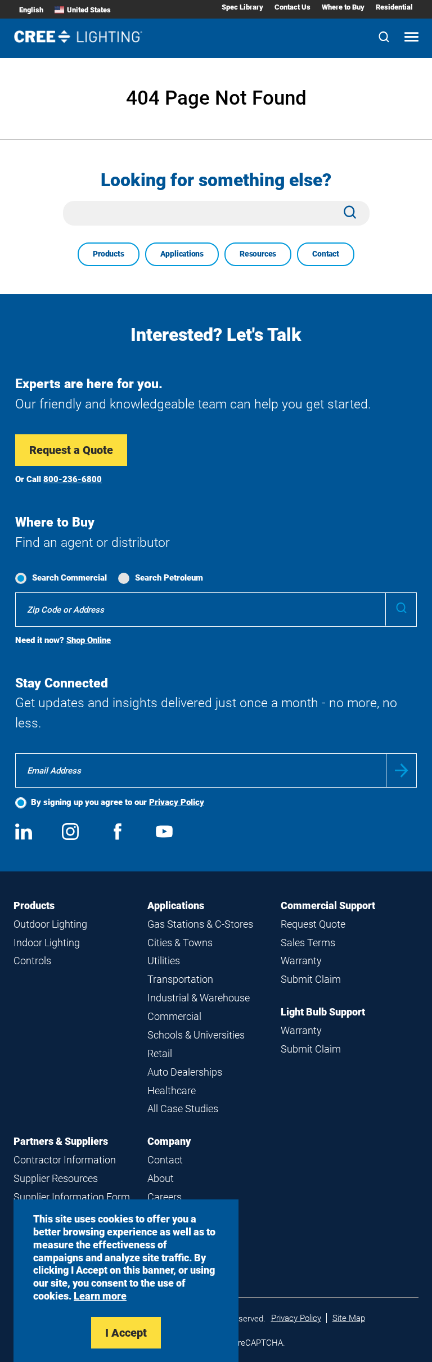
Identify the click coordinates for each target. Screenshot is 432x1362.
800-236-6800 (72, 479)
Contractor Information (65, 1160)
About (160, 1178)
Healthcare (171, 1090)
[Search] (384, 38)
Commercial (174, 1016)
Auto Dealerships (184, 1072)
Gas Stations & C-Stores (200, 924)
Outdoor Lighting (50, 924)
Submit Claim (311, 979)
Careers (164, 1197)
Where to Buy (343, 7)
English (31, 10)
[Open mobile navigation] (411, 38)
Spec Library (242, 7)
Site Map (348, 1318)
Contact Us (292, 7)
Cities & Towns (180, 943)
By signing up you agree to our (117, 802)
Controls (32, 961)
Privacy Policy (176, 802)
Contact (325, 253)
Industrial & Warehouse (198, 998)
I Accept (126, 1332)
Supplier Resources (56, 1178)
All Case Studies (182, 1108)
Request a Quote (71, 450)
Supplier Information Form (72, 1197)
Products (108, 253)
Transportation (180, 979)
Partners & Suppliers (61, 1141)
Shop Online (88, 640)
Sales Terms (308, 943)
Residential (394, 7)
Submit (401, 770)
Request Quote (313, 924)
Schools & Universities (196, 1035)
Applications (182, 253)
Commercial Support (328, 905)
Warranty (301, 961)
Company (169, 1141)
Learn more (100, 1296)
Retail (159, 1053)
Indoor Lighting (47, 943)
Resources (258, 253)
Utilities (163, 961)
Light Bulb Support (323, 1012)
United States (89, 10)
